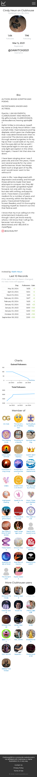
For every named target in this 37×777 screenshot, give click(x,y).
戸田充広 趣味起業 (30, 611)
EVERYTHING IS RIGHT (18, 487)
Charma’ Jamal (6, 611)
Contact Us (18, 765)
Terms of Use (18, 771)
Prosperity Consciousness (18, 471)
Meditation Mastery (18, 456)
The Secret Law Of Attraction (18, 425)
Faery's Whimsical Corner (30, 533)
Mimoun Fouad (6, 626)
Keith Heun (17, 272)
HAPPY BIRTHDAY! (30, 456)
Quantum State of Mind (6, 563)
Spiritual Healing (30, 441)
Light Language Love (18, 532)
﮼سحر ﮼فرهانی (30, 596)
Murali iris (18, 610)
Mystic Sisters (18, 578)
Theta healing (6, 549)
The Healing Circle (6, 441)
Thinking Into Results (18, 441)
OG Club (6, 424)
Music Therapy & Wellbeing (30, 502)
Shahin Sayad (18, 597)
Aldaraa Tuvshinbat (6, 670)
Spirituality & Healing (30, 425)
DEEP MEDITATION (6, 456)
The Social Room (6, 578)
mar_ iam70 (18, 640)
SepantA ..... (18, 654)
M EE (31, 625)
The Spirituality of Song (30, 487)
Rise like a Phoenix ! (18, 563)
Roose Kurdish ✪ (30, 655)
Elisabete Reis (30, 640)
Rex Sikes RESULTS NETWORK (6, 533)
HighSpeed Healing (6, 501)
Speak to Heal (18, 501)
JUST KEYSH (6, 654)
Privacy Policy (18, 768)
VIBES (6, 486)
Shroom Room (18, 549)
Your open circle (30, 518)
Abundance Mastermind (30, 470)
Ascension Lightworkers (6, 518)
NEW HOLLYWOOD (30, 549)
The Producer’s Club (18, 518)
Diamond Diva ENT (30, 563)
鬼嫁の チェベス (6, 640)
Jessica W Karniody (6, 597)
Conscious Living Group (6, 470)
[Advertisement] (18, 74)
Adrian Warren (18, 626)
